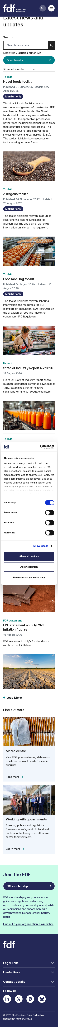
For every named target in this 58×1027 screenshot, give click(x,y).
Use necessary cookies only (29, 577)
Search (8, 37)
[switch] (49, 512)
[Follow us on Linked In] (7, 999)
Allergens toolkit (15, 194)
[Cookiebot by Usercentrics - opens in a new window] (41, 447)
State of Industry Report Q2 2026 (28, 368)
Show (6, 69)
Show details (40, 545)
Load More (14, 697)
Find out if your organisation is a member (28, 924)
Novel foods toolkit (17, 82)
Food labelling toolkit (18, 279)
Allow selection (29, 566)
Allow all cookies (29, 556)
